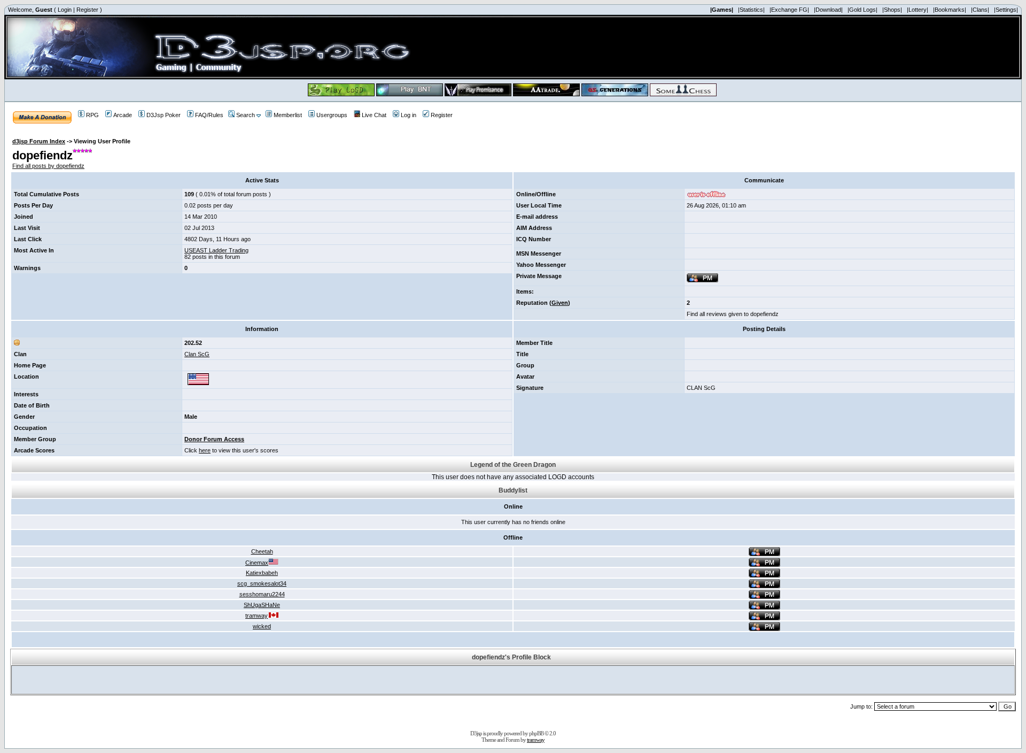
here (205, 450)
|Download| (828, 9)
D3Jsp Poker (163, 115)
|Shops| (892, 9)
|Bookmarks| (949, 9)
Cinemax (256, 562)
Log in (408, 115)
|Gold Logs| (862, 9)
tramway (256, 615)
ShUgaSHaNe (262, 605)
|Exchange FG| (789, 9)
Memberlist (288, 115)
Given (559, 302)
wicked (262, 626)
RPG (92, 115)
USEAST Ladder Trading (216, 250)
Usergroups (331, 115)
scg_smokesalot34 (261, 583)
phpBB (536, 733)
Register (87, 9)
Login (65, 9)
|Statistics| (751, 9)
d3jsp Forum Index (38, 141)
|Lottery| (917, 9)
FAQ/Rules (209, 115)
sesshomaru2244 (262, 594)
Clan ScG (196, 354)
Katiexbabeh (262, 573)
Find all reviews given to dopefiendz (733, 314)
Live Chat (374, 115)
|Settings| (1006, 9)
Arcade (122, 115)
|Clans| (980, 9)
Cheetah (262, 551)
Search (245, 115)
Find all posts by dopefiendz (48, 166)
